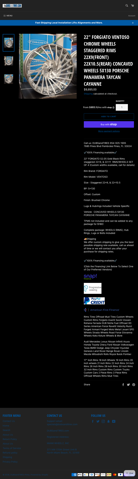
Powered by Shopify (39, 475)
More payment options (109, 131)
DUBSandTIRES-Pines (20, 475)
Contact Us (9, 421)
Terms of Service (12, 448)
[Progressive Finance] (92, 293)
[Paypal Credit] (94, 303)
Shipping (88, 93)
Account (131, 16)
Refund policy (10, 452)
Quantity (120, 101)
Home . (7, 425)
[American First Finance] (102, 311)
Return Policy (10, 439)
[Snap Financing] (90, 278)
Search (6, 430)
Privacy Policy (10, 461)
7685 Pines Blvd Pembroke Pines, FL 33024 (108, 146)
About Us (8, 434)
